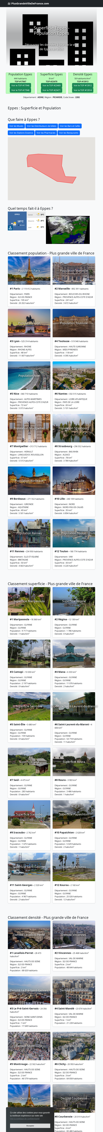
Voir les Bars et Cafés (70, 126)
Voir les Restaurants (68, 132)
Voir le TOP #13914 (83, 90)
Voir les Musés (16, 126)
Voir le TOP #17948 (20, 90)
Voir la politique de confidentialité (25, 1119)
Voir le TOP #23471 (52, 90)
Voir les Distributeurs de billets (41, 126)
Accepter (30, 1126)
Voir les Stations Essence (21, 132)
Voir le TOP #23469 (52, 85)
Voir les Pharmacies (46, 132)
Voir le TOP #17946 (20, 85)
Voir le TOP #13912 (83, 85)
